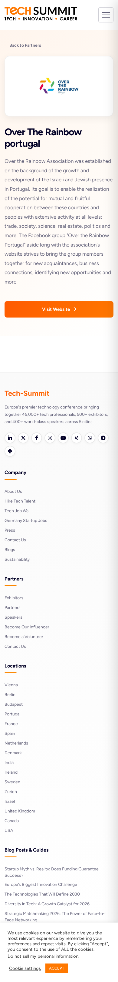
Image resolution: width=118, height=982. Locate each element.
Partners (13, 607)
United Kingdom (20, 811)
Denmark (13, 752)
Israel (10, 801)
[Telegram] (103, 437)
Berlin (10, 694)
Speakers (13, 617)
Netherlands (16, 743)
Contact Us (15, 540)
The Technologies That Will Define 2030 (42, 894)
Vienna (11, 685)
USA (9, 830)
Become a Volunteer (24, 636)
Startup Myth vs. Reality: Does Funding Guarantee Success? (52, 872)
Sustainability (17, 559)
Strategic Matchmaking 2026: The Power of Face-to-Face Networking (55, 917)
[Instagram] (49, 437)
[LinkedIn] (10, 437)
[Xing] (76, 437)
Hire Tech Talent (20, 501)
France (11, 723)
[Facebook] (36, 437)
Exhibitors (14, 597)
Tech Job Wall (17, 510)
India (9, 762)
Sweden (12, 782)
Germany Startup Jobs (26, 520)
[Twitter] (23, 437)
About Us (13, 491)
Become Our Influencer (27, 627)
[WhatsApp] (89, 437)
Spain (10, 733)
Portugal (12, 714)
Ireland (11, 772)
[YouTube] (63, 437)
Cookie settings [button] (25, 968)
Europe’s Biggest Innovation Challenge (41, 884)
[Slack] (10, 451)
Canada (12, 820)
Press (10, 530)
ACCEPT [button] (56, 968)
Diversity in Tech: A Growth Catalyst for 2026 (47, 903)
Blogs (10, 549)
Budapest (14, 704)
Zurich (11, 791)
